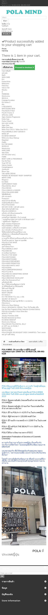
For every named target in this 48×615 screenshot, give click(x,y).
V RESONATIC (7, 106)
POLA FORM (6, 236)
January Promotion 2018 (10, 316)
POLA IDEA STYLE (8, 276)
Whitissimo (5, 83)
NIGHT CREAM (7, 293)
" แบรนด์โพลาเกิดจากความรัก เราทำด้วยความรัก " (18, 219)
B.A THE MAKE (7, 144)
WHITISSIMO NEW (8, 109)
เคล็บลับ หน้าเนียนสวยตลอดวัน (12, 213)
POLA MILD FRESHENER (11, 261)
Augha (4, 142)
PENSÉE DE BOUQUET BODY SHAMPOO (17, 175)
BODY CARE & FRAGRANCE (12, 159)
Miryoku (4, 90)
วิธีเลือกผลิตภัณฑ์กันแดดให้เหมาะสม (14, 232)
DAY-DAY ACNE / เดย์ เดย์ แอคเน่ (13, 207)
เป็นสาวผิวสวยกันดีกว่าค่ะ (10, 209)
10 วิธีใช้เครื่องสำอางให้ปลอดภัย (12, 286)
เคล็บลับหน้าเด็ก (7, 282)
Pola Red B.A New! (8, 111)
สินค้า (4, 75)
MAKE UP (5, 134)
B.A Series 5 (6, 102)
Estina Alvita (6, 81)
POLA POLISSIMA (8, 205)
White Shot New (7, 127)
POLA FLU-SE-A (7, 272)
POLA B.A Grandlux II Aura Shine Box (14, 311)
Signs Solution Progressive (11, 117)
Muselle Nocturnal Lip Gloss (11, 318)
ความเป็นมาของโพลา (9, 253)
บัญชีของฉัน (7, 594)
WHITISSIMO (6, 328)
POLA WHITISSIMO (8, 257)
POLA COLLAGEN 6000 (10, 192)
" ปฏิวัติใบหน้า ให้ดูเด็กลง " (10, 221)
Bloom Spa (5, 171)
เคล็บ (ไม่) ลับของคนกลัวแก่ (11, 280)
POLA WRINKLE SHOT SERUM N (13, 132)
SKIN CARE (6, 77)
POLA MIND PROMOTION (11, 263)
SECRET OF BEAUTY (9, 299)
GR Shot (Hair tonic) (8, 155)
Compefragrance (7, 167)
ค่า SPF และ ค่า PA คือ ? (10, 326)
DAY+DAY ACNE (7, 123)
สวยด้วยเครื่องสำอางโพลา (10, 203)
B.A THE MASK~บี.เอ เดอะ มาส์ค (13, 297)
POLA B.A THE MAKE (9, 255)
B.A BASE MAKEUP (9, 136)
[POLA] (24, 12)
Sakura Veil (5, 88)
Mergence (5, 180)
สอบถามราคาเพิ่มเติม (9, 201)
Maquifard (5, 140)
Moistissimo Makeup (9, 322)
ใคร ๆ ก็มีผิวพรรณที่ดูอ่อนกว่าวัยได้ (13, 284)
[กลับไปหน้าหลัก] (4, 341)
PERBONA (5, 94)
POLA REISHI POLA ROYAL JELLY (14, 324)
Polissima (5, 86)
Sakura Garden (7, 165)
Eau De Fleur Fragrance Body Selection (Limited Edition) (21, 309)
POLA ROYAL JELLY (9, 186)
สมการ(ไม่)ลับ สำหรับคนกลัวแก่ (12, 230)
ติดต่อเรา (5, 3)
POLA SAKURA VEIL (9, 215)
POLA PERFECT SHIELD (10, 226)
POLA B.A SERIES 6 (9, 211)
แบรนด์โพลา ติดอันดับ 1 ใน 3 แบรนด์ (14, 217)
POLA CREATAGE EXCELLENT (13, 278)
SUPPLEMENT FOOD (9, 184)
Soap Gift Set (6, 163)
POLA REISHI (6, 188)
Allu (3, 104)
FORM (4, 157)
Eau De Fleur (6, 161)
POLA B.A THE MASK (9, 242)
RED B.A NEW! (7, 330)
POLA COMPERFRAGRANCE (12, 270)
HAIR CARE (6, 150)
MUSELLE (5, 146)
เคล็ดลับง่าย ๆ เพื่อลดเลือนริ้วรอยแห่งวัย (15, 234)
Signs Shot (5, 125)
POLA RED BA (7, 251)
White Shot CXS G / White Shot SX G (14, 129)
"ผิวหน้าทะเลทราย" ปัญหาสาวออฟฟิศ (14, 240)
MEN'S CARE (6, 178)
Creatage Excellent (8, 100)
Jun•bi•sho (5, 169)
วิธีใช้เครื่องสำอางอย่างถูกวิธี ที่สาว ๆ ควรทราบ (17, 301)
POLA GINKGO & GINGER (11, 190)
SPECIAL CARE (7, 115)
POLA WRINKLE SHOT (10, 249)
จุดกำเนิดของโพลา (8, 247)
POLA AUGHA (6, 267)
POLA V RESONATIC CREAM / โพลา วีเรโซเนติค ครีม (20, 307)
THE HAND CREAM (8, 173)
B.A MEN (5, 182)
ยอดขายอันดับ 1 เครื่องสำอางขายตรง (14, 228)
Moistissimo (6, 96)
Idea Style (5, 152)
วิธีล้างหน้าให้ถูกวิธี (8, 288)
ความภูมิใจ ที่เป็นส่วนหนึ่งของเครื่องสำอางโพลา (17, 238)
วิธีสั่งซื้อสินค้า (6, 194)
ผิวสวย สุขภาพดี (7, 290)
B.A (3, 79)
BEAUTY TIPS (7, 313)
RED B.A (5, 98)
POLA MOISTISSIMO (9, 259)
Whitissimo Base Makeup (10, 138)
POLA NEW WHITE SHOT (11, 265)
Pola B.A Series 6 (8, 113)
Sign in (4, 1)
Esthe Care (5, 119)
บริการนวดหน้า (7, 196)
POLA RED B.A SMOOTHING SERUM (15, 274)
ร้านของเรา (5, 198)
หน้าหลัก (5, 73)
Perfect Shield (6, 121)
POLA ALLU (6, 303)
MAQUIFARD (6, 244)
